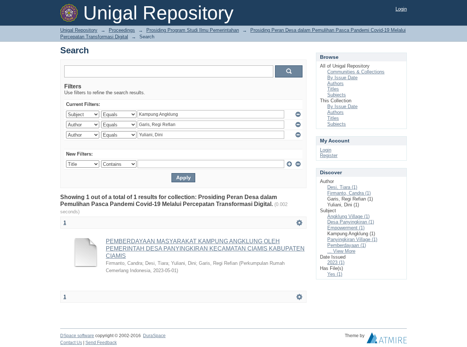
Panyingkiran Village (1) (352, 239)
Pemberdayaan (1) (346, 245)
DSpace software (77, 335)
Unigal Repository (78, 30)
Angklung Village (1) (348, 216)
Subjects (336, 95)
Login (401, 9)
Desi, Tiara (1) (342, 187)
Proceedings (122, 30)
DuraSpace (154, 335)
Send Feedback (101, 342)
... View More (341, 251)
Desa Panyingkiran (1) (350, 222)
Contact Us (71, 342)
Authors (335, 83)
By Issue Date (342, 77)
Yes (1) (334, 274)
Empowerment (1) (345, 227)
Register (328, 155)
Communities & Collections (356, 72)
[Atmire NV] (387, 339)
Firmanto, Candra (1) (349, 193)
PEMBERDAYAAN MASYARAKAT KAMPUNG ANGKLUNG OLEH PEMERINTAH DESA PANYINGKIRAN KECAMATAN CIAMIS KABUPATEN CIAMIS (205, 248)
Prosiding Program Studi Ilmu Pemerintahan (192, 30)
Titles (333, 89)
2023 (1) (335, 262)
